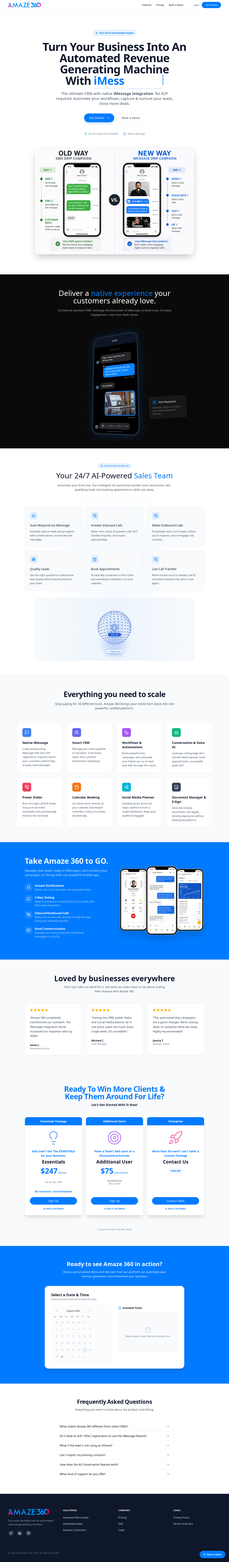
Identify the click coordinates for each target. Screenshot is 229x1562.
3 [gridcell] (79, 1356)
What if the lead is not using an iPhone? (86, 1445)
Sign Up (53, 1201)
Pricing (160, 4)
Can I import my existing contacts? (83, 1455)
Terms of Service (183, 1523)
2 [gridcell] (73, 1356)
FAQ (120, 1523)
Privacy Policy (181, 1517)
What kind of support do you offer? (83, 1474)
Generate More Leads (76, 1517)
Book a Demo (176, 4)
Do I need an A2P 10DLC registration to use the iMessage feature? (103, 1436)
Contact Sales (176, 1201)
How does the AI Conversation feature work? (89, 1464)
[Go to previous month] (56, 1311)
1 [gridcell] (67, 1356)
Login (196, 4)
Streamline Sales (73, 1523)
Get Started (211, 4)
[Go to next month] (90, 1311)
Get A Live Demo (55, 1208)
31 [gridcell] (62, 1356)
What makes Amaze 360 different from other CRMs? (94, 1426)
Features (146, 4)
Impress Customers (74, 1530)
